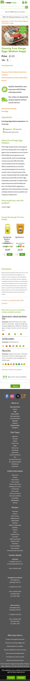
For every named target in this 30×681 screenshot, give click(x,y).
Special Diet (15, 452)
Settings (21, 678)
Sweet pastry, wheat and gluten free (14, 317)
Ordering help (15, 489)
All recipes (15, 511)
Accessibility (15, 498)
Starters (15, 513)
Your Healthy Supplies (15, 461)
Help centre (15, 475)
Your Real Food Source (15, 459)
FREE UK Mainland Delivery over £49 (15, 17)
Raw (15, 457)
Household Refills (15, 418)
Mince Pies (6, 350)
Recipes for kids (15, 541)
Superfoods (15, 466)
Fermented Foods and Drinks (15, 550)
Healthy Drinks (15, 534)
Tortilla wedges (8, 339)
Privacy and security (15, 493)
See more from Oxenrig (9, 108)
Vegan (15, 445)
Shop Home (5, 21)
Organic (15, 441)
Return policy (15, 491)
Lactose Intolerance (15, 454)
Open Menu (2, 2)
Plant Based (15, 450)
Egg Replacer (19, 237)
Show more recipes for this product (12, 369)
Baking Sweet (15, 520)
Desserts (15, 529)
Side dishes (15, 543)
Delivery (15, 477)
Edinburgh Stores (15, 416)
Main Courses (15, 516)
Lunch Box (15, 536)
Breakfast (15, 527)
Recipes (15, 409)
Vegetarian (15, 436)
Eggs (12, 23)
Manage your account (15, 486)
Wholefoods (15, 464)
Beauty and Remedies (15, 525)
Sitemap (15, 502)
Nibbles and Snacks (15, 539)
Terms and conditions (15, 495)
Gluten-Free (15, 443)
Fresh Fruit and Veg (15, 21)
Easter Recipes (15, 548)
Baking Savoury (15, 518)
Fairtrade (15, 438)
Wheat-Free (15, 448)
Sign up (15, 386)
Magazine (15, 423)
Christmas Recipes (15, 546)
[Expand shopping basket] (25, 2)
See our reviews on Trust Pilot (15, 12)
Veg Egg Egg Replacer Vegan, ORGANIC (7, 239)
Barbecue (15, 523)
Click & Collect (15, 482)
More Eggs (5, 111)
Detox (15, 532)
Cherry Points (15, 479)
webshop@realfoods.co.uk (15, 563)
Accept (11, 678)
